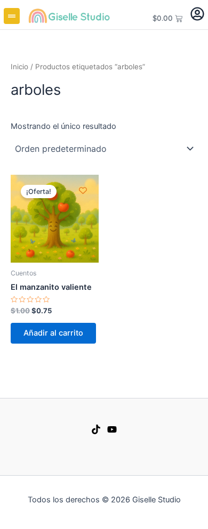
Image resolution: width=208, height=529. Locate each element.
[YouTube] (112, 429)
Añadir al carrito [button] (53, 333)
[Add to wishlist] (83, 190)
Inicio (19, 66)
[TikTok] (96, 429)
